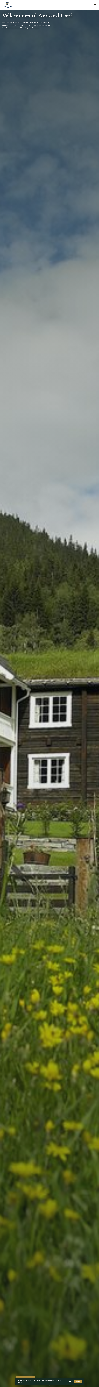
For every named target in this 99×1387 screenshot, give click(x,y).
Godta (78, 1381)
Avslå (69, 1381)
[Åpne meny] (95, 5)
